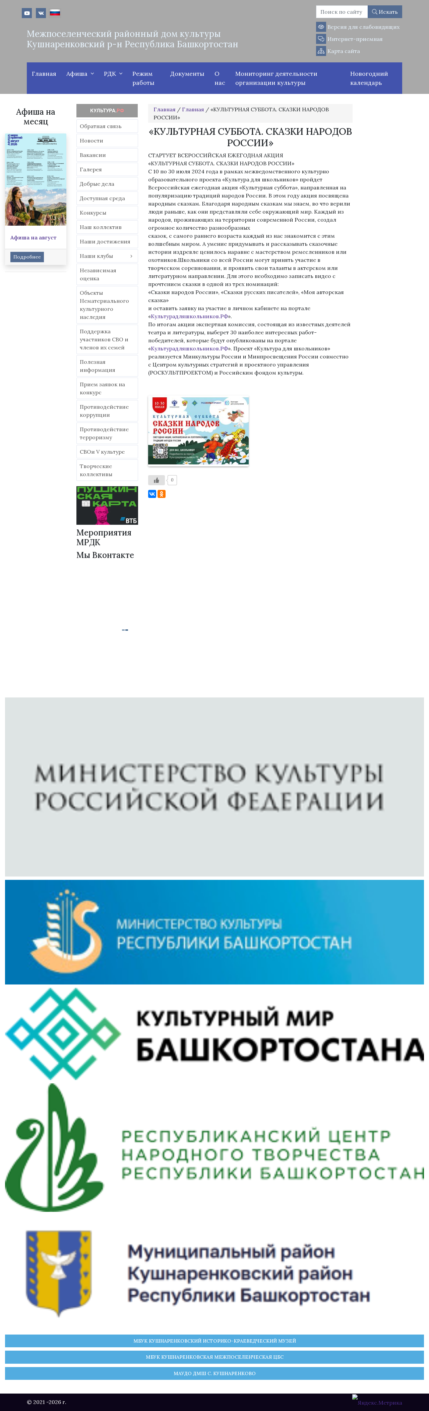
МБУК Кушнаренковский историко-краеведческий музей (214, 1341)
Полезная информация (97, 365)
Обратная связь (101, 126)
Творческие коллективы (96, 470)
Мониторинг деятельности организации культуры (276, 78)
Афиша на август (33, 237)
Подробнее (27, 257)
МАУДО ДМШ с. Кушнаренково (215, 1373)
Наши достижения (105, 241)
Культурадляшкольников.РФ (189, 316)
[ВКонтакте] (152, 494)
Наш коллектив (101, 227)
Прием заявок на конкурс (102, 388)
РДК (110, 73)
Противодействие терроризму (104, 433)
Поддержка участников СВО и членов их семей (104, 339)
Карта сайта (343, 51)
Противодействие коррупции (104, 410)
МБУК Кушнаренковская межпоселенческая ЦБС (215, 1357)
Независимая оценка (98, 274)
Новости (91, 140)
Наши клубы (96, 255)
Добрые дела (97, 183)
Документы (187, 73)
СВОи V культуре (102, 451)
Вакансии (93, 155)
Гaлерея (91, 169)
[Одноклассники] (162, 494)
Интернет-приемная (354, 39)
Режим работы (143, 78)
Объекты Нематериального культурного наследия (104, 304)
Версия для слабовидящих (363, 26)
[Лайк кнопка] (156, 480)
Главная (44, 73)
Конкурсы (93, 212)
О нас (219, 78)
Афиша (76, 73)
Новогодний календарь (369, 78)
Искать (387, 11)
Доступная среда (102, 198)
